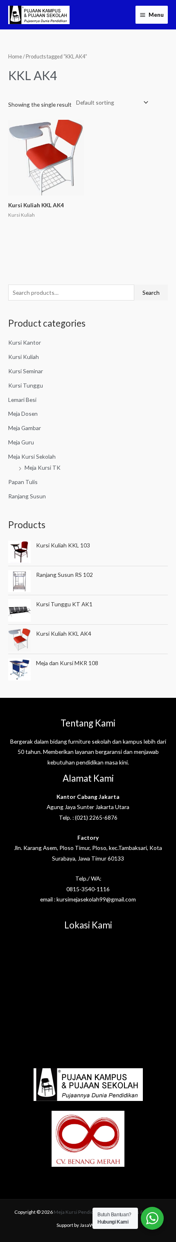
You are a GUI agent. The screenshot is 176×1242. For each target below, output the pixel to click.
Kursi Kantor (24, 342)
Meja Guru (21, 442)
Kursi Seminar (25, 371)
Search (151, 292)
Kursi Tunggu (25, 385)
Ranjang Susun (27, 496)
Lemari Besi (22, 399)
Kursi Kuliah (23, 356)
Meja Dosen (23, 413)
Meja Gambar (24, 427)
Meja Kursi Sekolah (32, 456)
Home (15, 57)
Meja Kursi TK (43, 467)
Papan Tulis (23, 481)
